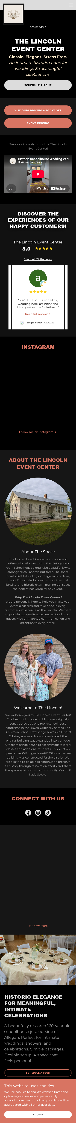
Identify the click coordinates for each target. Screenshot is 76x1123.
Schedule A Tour (38, 85)
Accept (38, 1114)
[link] (13, 5)
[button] (71, 4)
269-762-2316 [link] (38, 27)
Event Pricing (38, 123)
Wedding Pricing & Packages (38, 110)
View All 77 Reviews (38, 259)
